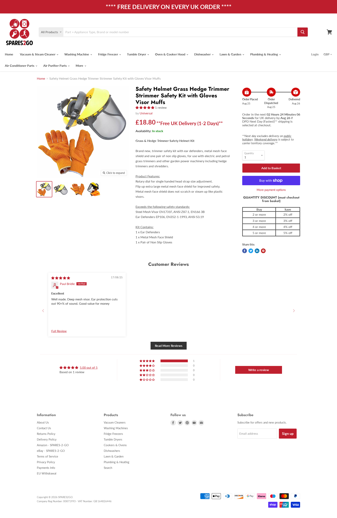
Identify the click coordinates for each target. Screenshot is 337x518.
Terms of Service (47, 456)
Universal (146, 113)
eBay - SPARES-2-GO (51, 450)
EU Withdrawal (46, 473)
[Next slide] (294, 310)
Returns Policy (46, 433)
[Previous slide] (43, 310)
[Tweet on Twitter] (250, 250)
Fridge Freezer (108, 54)
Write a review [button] (258, 370)
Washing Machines (116, 428)
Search (108, 467)
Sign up (288, 433)
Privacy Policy (46, 462)
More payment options (271, 189)
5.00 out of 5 (89, 367)
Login (314, 54)
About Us (43, 422)
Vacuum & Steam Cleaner (38, 54)
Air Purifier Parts (55, 65)
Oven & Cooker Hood (170, 54)
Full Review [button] (59, 331)
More (80, 65)
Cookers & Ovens (115, 445)
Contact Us (44, 428)
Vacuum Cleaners (115, 422)
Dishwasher (202, 54)
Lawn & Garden (231, 54)
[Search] (302, 32)
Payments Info (46, 467)
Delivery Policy (47, 439)
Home (9, 54)
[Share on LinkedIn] (257, 250)
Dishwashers (112, 450)
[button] (145, 107)
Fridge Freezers (113, 433)
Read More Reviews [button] (168, 345)
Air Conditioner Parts (20, 65)
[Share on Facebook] (244, 250)
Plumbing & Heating (264, 54)
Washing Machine (77, 54)
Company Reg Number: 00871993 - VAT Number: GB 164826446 (74, 501)
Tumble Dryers (113, 439)
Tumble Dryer (137, 54)
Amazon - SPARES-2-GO (53, 445)
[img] (60, 278)
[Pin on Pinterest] (263, 250)
